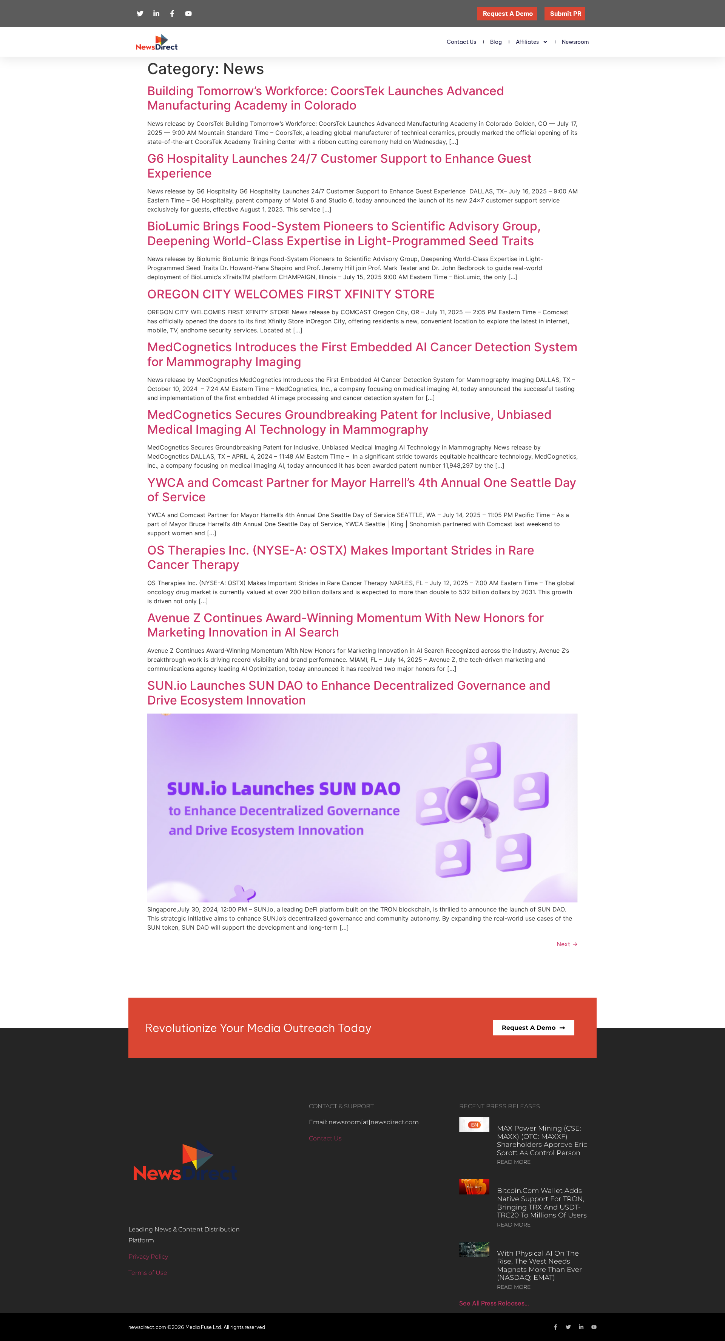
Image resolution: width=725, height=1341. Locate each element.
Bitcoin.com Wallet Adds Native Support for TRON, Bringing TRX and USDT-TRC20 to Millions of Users (542, 1203)
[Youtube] (594, 1327)
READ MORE (514, 1162)
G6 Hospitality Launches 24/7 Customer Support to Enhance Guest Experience (339, 165)
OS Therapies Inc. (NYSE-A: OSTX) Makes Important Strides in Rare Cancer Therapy (340, 557)
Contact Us (461, 42)
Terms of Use (147, 1272)
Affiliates (527, 42)
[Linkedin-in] (581, 1327)
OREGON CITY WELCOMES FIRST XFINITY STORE (291, 294)
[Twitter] (568, 1327)
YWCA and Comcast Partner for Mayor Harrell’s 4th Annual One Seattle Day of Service (361, 489)
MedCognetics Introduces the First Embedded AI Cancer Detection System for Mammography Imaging (362, 354)
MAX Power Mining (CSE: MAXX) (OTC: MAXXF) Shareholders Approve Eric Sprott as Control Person (542, 1140)
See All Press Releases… (494, 1303)
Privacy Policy (148, 1256)
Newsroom (575, 42)
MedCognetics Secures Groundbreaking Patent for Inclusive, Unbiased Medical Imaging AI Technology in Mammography (349, 421)
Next (567, 944)
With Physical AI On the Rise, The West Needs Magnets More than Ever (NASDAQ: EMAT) (539, 1265)
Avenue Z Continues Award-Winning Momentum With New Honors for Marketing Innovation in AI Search (345, 625)
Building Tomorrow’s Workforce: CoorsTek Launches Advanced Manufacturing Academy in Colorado (325, 98)
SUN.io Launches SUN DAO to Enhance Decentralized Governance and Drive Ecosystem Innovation (349, 692)
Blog (496, 42)
